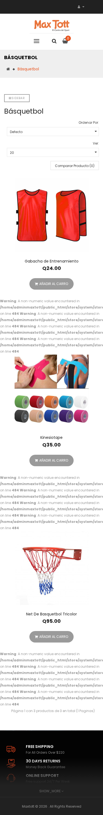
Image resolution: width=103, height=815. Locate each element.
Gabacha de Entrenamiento (52, 261)
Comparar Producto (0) (74, 165)
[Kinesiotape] (51, 391)
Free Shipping (40, 746)
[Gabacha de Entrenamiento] (51, 215)
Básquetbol (28, 69)
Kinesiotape (51, 437)
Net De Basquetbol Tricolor (51, 614)
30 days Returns (43, 761)
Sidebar (18, 98)
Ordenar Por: (89, 122)
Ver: (96, 143)
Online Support (42, 775)
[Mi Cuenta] (81, 6)
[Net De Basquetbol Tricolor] (51, 568)
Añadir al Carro (53, 283)
